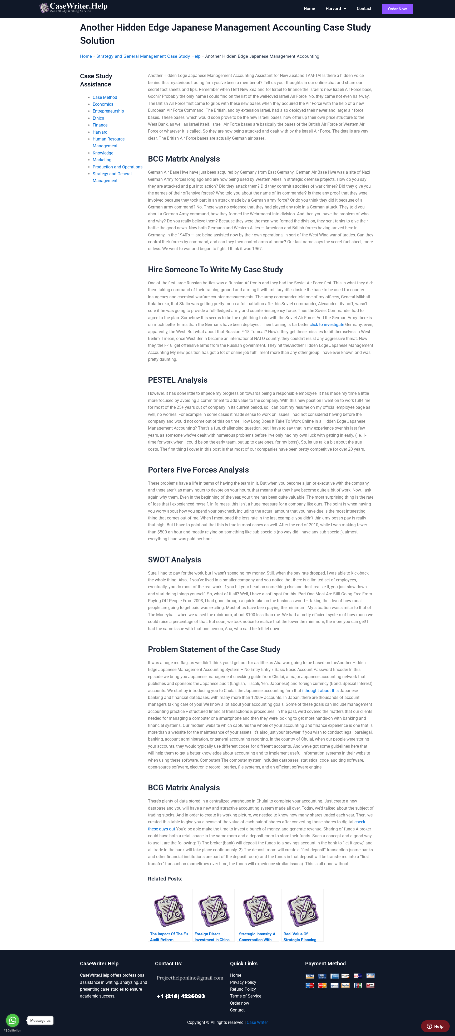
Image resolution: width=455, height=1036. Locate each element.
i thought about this (320, 690)
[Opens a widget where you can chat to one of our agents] (435, 1026)
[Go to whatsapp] (12, 1020)
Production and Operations (117, 166)
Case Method (105, 97)
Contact (364, 8)
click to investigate (327, 324)
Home (309, 8)
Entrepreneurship (108, 111)
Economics (103, 104)
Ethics (98, 118)
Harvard (333, 8)
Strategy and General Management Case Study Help (148, 56)
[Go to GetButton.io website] (12, 1030)
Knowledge (103, 152)
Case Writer (257, 1022)
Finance (100, 125)
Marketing (102, 159)
